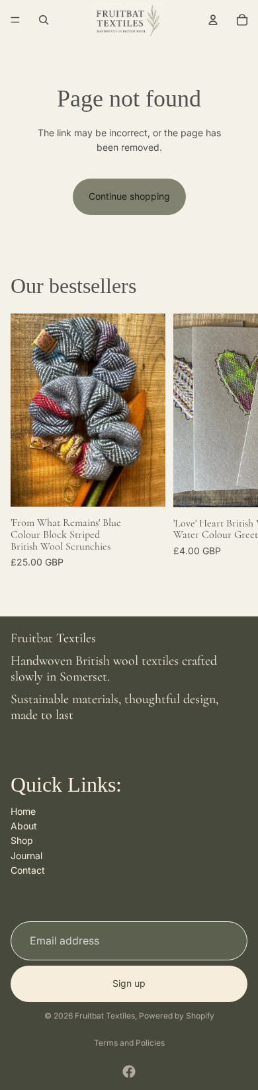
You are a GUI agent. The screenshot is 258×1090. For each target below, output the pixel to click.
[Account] (213, 19)
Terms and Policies (129, 1043)
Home (23, 810)
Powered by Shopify (176, 1016)
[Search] (43, 19)
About (24, 825)
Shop (22, 840)
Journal (26, 854)
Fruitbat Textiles (105, 1016)
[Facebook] (129, 1071)
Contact (28, 870)
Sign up (129, 983)
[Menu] (15, 20)
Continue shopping (129, 196)
